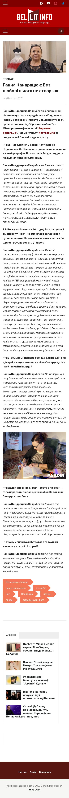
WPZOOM (34, 789)
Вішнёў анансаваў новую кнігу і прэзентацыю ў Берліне (39, 695)
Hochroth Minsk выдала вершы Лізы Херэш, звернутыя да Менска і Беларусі (30, 649)
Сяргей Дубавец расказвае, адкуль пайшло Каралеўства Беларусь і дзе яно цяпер (28, 711)
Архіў (33, 772)
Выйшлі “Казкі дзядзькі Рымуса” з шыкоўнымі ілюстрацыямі (38, 665)
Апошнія (11, 635)
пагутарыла (47, 132)
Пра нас (22, 772)
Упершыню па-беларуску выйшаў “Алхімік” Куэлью (35, 680)
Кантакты (45, 772)
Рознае (8, 79)
